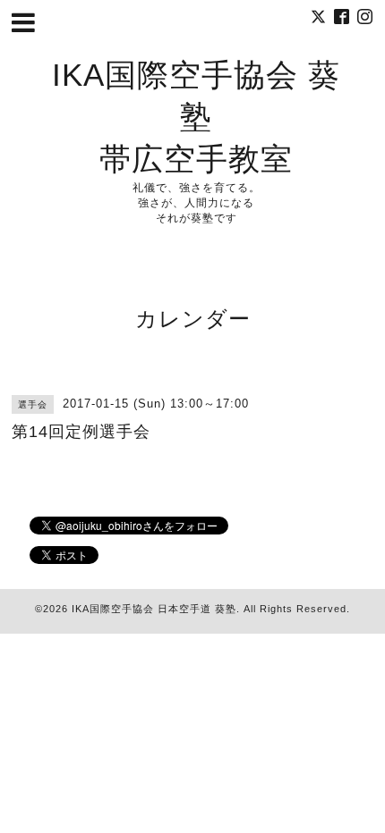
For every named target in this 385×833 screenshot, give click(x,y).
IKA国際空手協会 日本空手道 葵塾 (154, 608)
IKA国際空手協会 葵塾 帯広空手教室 (196, 116)
